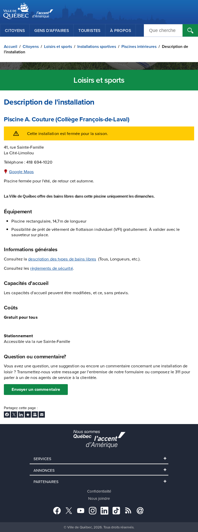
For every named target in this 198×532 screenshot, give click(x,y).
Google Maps (21, 171)
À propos (120, 30)
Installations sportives (96, 46)
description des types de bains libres (62, 259)
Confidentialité (99, 491)
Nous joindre (99, 498)
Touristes (89, 30)
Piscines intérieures (138, 46)
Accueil (10, 46)
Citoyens (15, 30)
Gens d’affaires (51, 30)
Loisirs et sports (58, 46)
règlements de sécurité (51, 268)
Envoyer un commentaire (36, 389)
